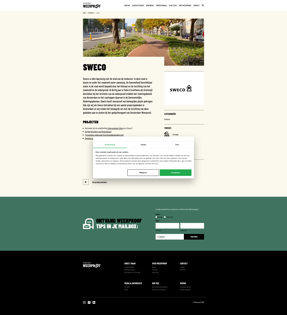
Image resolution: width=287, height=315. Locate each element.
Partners (91, 13)
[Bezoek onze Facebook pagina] (89, 302)
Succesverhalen (129, 267)
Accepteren (175, 173)
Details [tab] (143, 145)
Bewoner (158, 217)
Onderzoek (155, 272)
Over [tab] (177, 145)
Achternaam (183, 230)
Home (84, 13)
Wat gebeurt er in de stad (132, 272)
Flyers (126, 289)
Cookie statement (185, 289)
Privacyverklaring (185, 287)
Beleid (154, 267)
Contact (196, 5)
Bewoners (150, 5)
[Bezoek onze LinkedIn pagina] (94, 302)
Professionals (161, 5)
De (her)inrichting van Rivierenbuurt (98, 131)
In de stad (173, 5)
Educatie (155, 270)
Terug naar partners (99, 182)
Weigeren (143, 173)
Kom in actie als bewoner (160, 287)
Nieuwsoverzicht (129, 270)
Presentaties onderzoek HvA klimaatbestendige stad (104, 135)
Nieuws (127, 5)
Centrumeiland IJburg (115, 128)
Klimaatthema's (138, 5)
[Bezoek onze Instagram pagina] (84, 302)
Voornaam (158, 230)
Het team (183, 270)
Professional (168, 217)
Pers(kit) (127, 287)
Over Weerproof (185, 5)
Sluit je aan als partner (159, 289)
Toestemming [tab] (109, 145)
